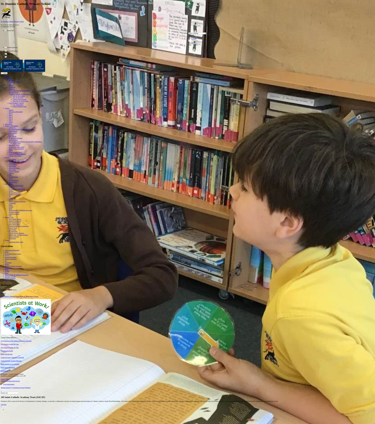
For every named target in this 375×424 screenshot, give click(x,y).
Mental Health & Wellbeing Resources (20, 210)
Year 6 (11, 122)
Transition (12, 89)
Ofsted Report (13, 131)
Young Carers (13, 182)
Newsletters (12, 159)
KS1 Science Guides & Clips (10, 344)
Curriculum (9, 184)
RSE (10, 215)
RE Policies (12, 238)
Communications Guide (16, 242)
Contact (7, 240)
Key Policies (12, 136)
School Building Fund (19, 106)
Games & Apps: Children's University (12, 357)
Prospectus (12, 87)
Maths (10, 205)
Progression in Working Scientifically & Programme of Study (19, 296)
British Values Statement (16, 149)
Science (11, 191)
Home (6, 76)
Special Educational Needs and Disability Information (25, 142)
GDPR (11, 150)
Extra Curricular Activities (17, 161)
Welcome (11, 80)
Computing (12, 203)
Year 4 (11, 119)
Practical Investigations (8, 367)
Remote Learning (14, 214)
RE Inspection (13, 231)
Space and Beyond (6, 354)
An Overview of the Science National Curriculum (16, 341)
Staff (10, 83)
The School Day (14, 180)
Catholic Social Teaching (16, 233)
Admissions (8, 124)
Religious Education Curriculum (19, 226)
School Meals (13, 164)
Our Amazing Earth (7, 351)
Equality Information (15, 156)
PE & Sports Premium (15, 138)
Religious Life (9, 217)
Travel (10, 178)
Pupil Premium (13, 140)
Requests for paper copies (16, 147)
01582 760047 (5, 379)
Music (10, 208)
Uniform (11, 173)
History (11, 200)
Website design (5, 388)
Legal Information (8, 384)
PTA (10, 175)
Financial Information (15, 152)
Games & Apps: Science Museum (11, 361)
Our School (8, 78)
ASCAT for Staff (17, 98)
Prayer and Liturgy (14, 224)
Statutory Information (11, 126)
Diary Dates (12, 170)
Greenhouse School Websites (21, 388)
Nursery (11, 85)
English (11, 207)
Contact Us (12, 127)
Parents (7, 157)
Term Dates (12, 166)
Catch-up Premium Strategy (17, 154)
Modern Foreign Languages (17, 201)
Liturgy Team (13, 228)
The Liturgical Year (15, 222)
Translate (193, 38)
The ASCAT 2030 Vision (20, 101)
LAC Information (17, 105)
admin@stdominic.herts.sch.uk (10, 381)
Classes (7, 108)
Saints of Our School (15, 221)
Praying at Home (14, 237)
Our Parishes (13, 230)
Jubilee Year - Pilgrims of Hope (18, 235)
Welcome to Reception (16, 112)
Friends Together (14, 171)
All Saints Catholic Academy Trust (19, 94)
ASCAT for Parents (18, 96)
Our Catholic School (15, 219)
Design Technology (15, 194)
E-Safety (11, 135)
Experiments (4, 371)
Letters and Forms (14, 168)
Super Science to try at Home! (10, 364)
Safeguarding (13, 133)
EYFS (10, 187)
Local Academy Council (16, 103)
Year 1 (11, 113)
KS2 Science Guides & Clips (10, 347)
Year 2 (11, 115)
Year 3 (11, 117)
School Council (13, 92)
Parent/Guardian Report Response (19, 91)
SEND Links (16, 143)
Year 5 (11, 120)
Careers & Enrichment (19, 99)
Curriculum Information (16, 186)
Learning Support (14, 212)
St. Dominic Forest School (17, 189)
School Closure (13, 177)
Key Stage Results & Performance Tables (21, 129)
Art (10, 196)
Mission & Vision (14, 82)
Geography (12, 198)
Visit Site (3, 404)
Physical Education (14, 193)
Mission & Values (14, 145)
